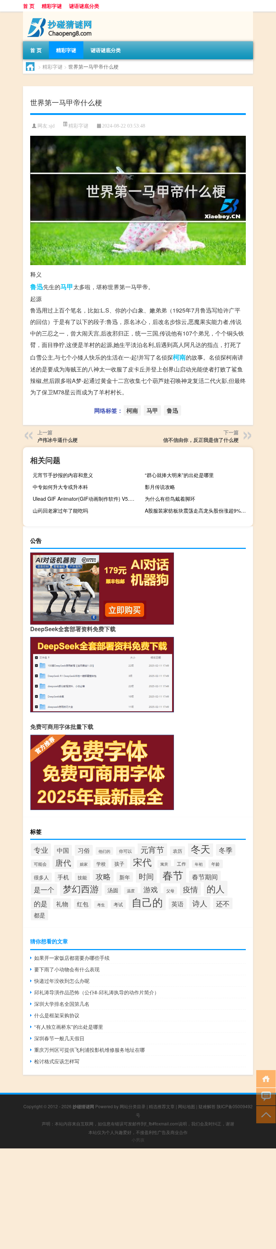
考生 (101, 904)
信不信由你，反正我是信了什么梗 (201, 439)
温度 (131, 890)
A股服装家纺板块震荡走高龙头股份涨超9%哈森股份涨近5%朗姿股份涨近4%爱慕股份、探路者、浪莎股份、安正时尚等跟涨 (198, 510)
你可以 (125, 851)
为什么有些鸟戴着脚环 (170, 498)
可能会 (40, 864)
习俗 (84, 850)
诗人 (199, 903)
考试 (118, 904)
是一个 (44, 889)
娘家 (84, 864)
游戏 (150, 889)
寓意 (164, 864)
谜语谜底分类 (84, 5)
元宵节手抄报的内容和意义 (63, 474)
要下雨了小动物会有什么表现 (67, 969)
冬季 (226, 850)
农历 (177, 850)
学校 (101, 863)
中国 (63, 850)
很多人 (41, 877)
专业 (41, 850)
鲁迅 (36, 286)
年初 (199, 864)
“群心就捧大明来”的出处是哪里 (179, 474)
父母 (170, 890)
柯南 (179, 357)
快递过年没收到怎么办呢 (61, 980)
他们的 (104, 851)
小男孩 (138, 1140)
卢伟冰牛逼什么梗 (57, 439)
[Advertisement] (138, 1198)
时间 (146, 876)
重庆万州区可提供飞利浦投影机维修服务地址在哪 (89, 1049)
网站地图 (186, 1106)
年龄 (215, 864)
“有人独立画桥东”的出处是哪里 (68, 1026)
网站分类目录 (133, 1106)
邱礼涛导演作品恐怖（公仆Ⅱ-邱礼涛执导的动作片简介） (96, 992)
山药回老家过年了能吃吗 (60, 510)
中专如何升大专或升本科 (60, 486)
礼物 (62, 903)
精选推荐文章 (162, 1106)
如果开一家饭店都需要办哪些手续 (72, 957)
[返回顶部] (264, 1114)
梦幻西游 (81, 888)
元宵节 (152, 849)
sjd (52, 126)
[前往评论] (264, 1096)
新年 (124, 877)
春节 (172, 874)
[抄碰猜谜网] (60, 14)
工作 (181, 863)
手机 (63, 877)
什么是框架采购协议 (56, 1015)
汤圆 (112, 890)
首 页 (28, 5)
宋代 (142, 861)
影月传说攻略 (160, 486)
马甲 (66, 286)
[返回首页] (264, 1078)
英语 (177, 903)
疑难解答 (207, 1106)
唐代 (63, 862)
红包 (82, 904)
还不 (223, 903)
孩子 (119, 863)
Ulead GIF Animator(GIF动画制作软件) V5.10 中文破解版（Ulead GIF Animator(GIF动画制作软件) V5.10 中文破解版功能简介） (86, 498)
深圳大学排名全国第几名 (61, 1003)
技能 (82, 877)
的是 (40, 903)
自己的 (147, 901)
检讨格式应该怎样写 (56, 1061)
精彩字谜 (52, 5)
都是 (39, 915)
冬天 (200, 849)
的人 (216, 888)
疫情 (190, 889)
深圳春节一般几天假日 (59, 1038)
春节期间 (205, 876)
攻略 (103, 876)
